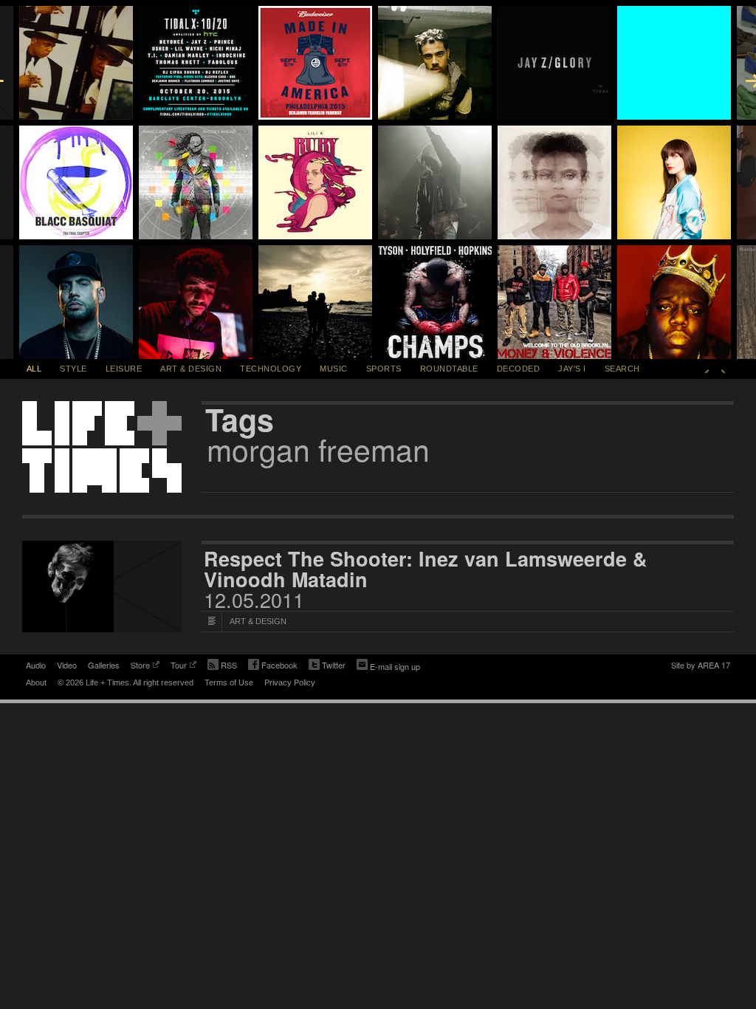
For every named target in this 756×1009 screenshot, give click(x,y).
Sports (384, 368)
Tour (179, 666)
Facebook (273, 666)
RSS (229, 665)
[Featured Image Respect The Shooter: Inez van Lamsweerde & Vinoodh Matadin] (102, 586)
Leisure (124, 368)
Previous (706, 368)
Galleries (104, 665)
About (36, 682)
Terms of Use (229, 682)
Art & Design (190, 368)
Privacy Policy (289, 682)
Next (723, 368)
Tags (239, 419)
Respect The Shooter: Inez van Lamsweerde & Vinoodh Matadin (425, 568)
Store (140, 666)
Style (73, 368)
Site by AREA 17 (700, 666)
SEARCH (622, 368)
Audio (36, 665)
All (34, 368)
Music (334, 368)
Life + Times (102, 447)
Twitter (327, 666)
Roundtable (449, 368)
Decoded (518, 368)
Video (67, 665)
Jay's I (572, 368)
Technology (270, 368)
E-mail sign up (395, 666)
